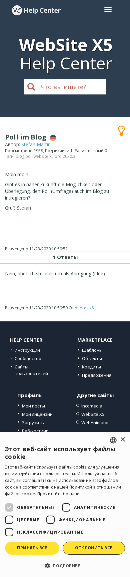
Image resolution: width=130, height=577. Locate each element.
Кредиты (91, 367)
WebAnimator (95, 422)
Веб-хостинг (35, 431)
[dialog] (65, 504)
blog (20, 156)
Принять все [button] (32, 548)
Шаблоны (92, 350)
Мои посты (33, 406)
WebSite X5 (92, 414)
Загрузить (33, 422)
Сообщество (28, 358)
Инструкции (27, 350)
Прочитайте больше (58, 494)
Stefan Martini (36, 144)
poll (29, 156)
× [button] (122, 439)
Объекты (92, 358)
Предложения (96, 375)
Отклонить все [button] (93, 548)
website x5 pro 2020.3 (54, 156)
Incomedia (91, 406)
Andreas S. (85, 308)
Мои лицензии (37, 414)
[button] (65, 565)
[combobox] (113, 440)
